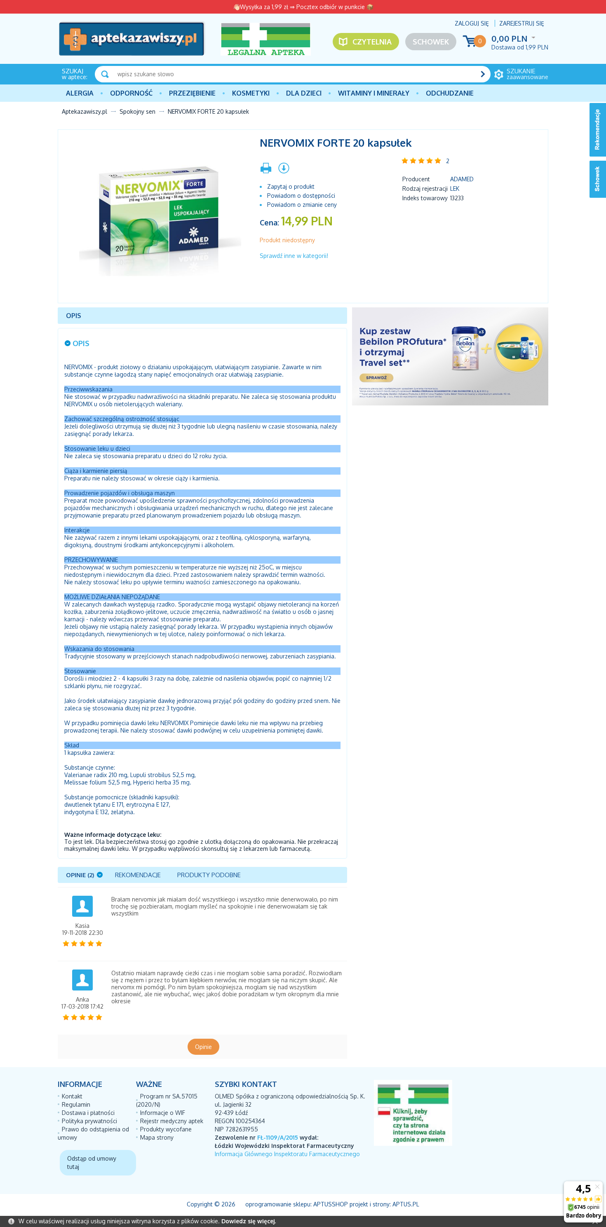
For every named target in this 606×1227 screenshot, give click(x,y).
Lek (454, 188)
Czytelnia (372, 41)
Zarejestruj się (521, 23)
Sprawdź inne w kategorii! (294, 255)
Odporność (131, 93)
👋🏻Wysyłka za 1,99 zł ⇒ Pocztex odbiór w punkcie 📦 (303, 6)
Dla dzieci (304, 93)
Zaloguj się (472, 23)
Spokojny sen (137, 111)
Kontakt (72, 1096)
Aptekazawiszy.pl (84, 111)
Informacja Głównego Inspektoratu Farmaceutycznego (287, 1153)
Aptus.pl (405, 1204)
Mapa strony (157, 1137)
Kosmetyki (251, 93)
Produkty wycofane (166, 1129)
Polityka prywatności (89, 1120)
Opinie (203, 1046)
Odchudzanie (450, 93)
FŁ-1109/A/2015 (277, 1137)
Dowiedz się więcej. (248, 1221)
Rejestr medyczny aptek (171, 1120)
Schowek (431, 41)
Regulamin (76, 1104)
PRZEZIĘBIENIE (192, 93)
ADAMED (462, 179)
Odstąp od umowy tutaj (91, 1162)
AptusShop (330, 1204)
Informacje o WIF (162, 1112)
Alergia (80, 93)
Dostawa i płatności (88, 1112)
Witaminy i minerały (373, 93)
